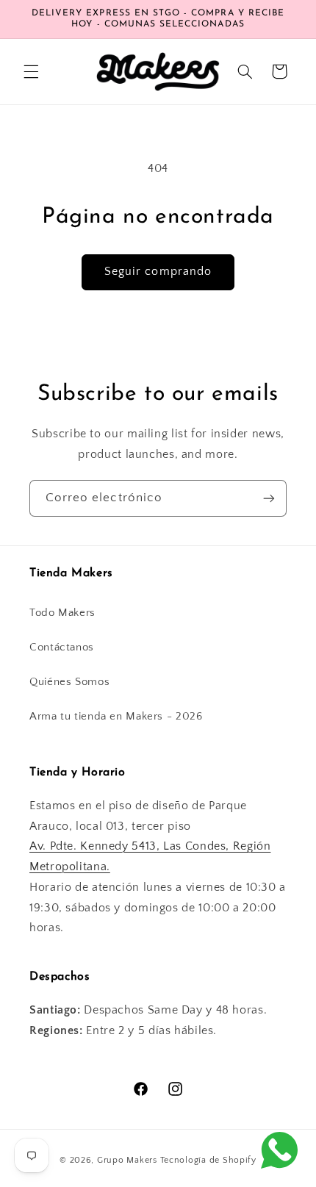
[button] (31, 71)
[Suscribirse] (269, 498)
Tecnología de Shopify (208, 1160)
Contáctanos (61, 647)
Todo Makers (62, 613)
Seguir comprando (158, 271)
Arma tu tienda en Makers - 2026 (116, 716)
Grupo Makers (127, 1160)
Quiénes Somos (69, 682)
